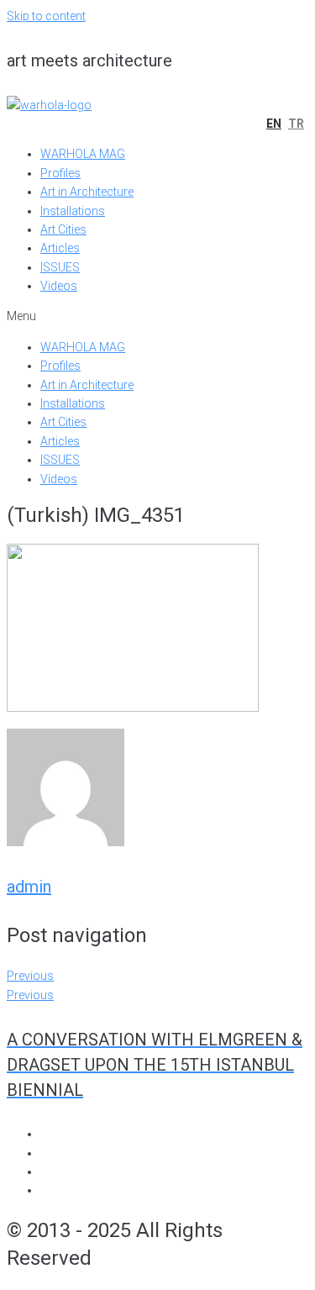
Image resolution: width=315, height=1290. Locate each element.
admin (29, 887)
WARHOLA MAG (82, 154)
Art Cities (63, 229)
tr (296, 123)
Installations (72, 211)
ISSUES (60, 267)
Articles (60, 248)
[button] (157, 316)
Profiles (60, 173)
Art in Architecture (87, 191)
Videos (58, 285)
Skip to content (46, 16)
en (273, 123)
